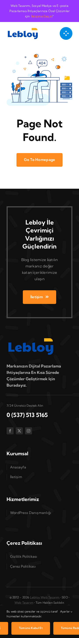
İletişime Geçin (41, 16)
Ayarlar (65, 611)
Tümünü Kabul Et (31, 628)
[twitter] (19, 430)
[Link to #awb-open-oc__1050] (66, 33)
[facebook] (10, 430)
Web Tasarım (23, 603)
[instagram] (28, 430)
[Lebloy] (23, 28)
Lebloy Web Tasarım (45, 597)
